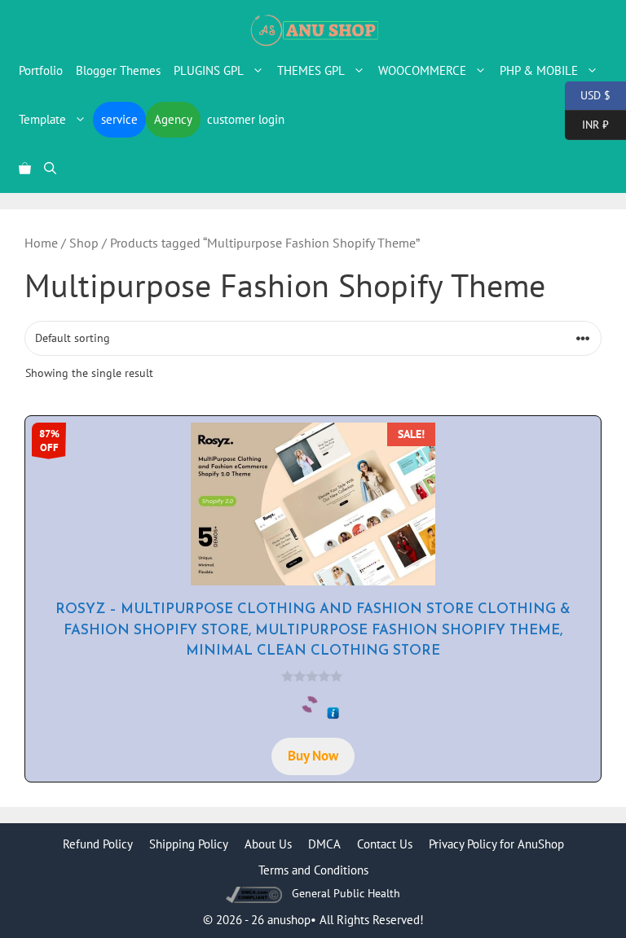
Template (42, 119)
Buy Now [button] (313, 756)
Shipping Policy (188, 844)
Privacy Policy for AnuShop (496, 844)
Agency (173, 119)
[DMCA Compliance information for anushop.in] (255, 893)
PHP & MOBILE (539, 70)
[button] (50, 168)
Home (41, 242)
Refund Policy (98, 844)
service (119, 119)
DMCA (324, 844)
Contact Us (384, 844)
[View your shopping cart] (24, 168)
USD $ (588, 94)
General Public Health (346, 893)
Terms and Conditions (313, 870)
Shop (84, 242)
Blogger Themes (118, 70)
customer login (245, 119)
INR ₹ (587, 123)
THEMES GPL (311, 70)
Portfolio (41, 70)
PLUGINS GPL (209, 70)
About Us (268, 844)
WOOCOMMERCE (422, 70)
